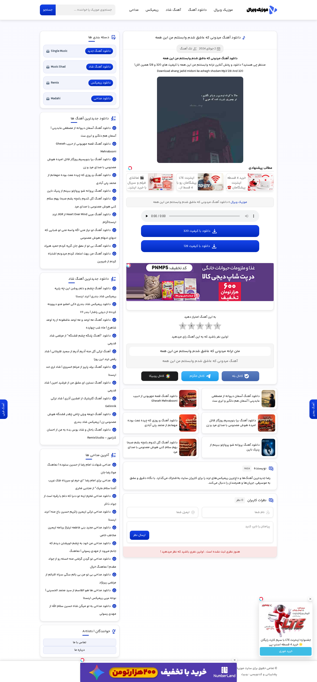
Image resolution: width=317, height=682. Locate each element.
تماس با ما (79, 642)
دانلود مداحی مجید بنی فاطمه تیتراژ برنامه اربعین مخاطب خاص (82, 531)
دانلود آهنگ (197, 10)
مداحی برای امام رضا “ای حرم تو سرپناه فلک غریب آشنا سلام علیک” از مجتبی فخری (82, 484)
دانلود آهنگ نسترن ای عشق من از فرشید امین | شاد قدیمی (80, 386)
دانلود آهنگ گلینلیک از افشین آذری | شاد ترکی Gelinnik (83, 402)
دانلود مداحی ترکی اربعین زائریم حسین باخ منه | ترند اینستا (80, 516)
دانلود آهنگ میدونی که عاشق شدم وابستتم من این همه (198, 37)
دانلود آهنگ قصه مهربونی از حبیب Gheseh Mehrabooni (86, 148)
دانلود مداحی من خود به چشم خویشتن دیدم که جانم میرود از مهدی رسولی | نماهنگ (82, 547)
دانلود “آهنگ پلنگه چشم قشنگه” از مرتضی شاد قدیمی (82, 339)
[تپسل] (128, 265)
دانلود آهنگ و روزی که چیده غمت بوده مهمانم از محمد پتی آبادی (82, 179)
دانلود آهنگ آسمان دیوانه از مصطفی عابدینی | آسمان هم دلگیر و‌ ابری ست (83, 132)
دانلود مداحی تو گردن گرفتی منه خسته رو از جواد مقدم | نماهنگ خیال (82, 563)
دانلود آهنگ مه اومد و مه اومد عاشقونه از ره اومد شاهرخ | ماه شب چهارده (81, 324)
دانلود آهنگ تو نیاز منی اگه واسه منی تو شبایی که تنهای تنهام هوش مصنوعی (80, 234)
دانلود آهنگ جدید (99, 51)
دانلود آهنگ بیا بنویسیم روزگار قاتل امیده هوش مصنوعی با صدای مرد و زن (81, 163)
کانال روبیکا (156, 376)
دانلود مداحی (102, 98)
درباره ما (79, 650)
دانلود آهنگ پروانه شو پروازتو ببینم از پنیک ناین (79, 191)
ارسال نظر (139, 535)
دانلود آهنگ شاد (100, 67)
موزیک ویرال (262, 10)
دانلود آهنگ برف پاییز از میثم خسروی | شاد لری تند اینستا (81, 371)
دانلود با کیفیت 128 (197, 246)
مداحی (134, 10)
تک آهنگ (186, 48)
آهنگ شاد (173, 10)
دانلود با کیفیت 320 (197, 231)
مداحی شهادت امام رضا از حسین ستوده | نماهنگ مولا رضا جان (81, 469)
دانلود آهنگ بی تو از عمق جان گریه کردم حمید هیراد (77, 246)
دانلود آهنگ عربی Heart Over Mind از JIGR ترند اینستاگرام (84, 218)
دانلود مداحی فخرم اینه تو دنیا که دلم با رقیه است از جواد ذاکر (80, 500)
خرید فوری (285, 651)
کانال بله (237, 376)
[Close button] (310, 599)
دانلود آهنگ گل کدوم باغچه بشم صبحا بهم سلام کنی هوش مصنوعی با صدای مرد (81, 202)
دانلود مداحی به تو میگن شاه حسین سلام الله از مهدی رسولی (82, 610)
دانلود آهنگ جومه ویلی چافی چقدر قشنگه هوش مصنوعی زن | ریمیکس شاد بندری (81, 418)
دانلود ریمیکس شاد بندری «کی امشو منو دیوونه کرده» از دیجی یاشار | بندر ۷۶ (81, 308)
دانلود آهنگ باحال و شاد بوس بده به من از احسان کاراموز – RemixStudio (81, 434)
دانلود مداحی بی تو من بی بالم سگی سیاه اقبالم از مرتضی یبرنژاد (81, 578)
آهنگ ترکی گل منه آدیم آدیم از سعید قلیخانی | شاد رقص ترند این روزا (80, 355)
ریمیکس (152, 10)
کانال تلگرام (197, 376)
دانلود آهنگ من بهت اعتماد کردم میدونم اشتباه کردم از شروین (82, 257)
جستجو (47, 10)
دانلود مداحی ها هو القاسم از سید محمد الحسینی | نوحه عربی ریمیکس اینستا (80, 594)
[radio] (217, 326)
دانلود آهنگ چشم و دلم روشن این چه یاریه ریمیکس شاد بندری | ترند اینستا (85, 292)
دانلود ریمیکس (101, 83)
